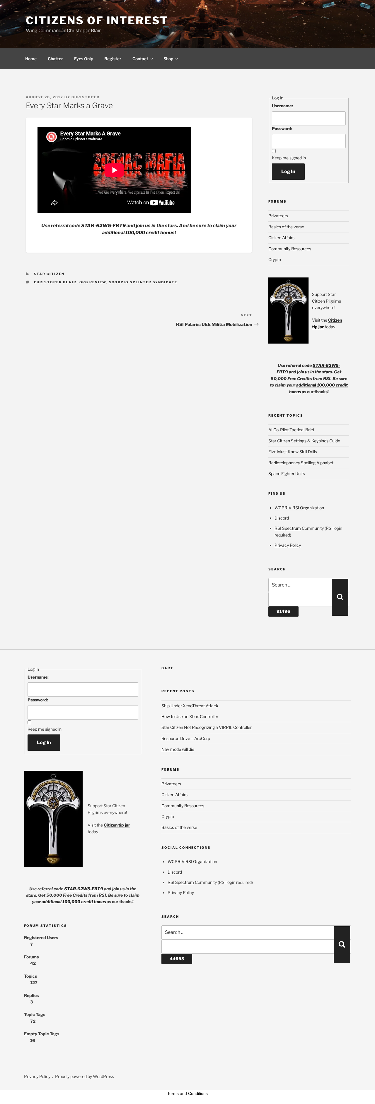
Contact (140, 58)
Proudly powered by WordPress (84, 1076)
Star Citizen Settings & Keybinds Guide (304, 440)
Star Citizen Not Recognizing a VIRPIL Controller (206, 727)
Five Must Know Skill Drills (292, 451)
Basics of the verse (286, 226)
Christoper (85, 97)
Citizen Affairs (281, 237)
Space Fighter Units (286, 473)
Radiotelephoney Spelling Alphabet (300, 462)
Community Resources (289, 248)
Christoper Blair (55, 282)
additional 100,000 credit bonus (138, 232)
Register (112, 58)
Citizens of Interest (97, 20)
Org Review (92, 282)
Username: (282, 105)
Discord (282, 517)
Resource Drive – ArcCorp (185, 738)
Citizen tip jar (117, 824)
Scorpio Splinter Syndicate (143, 282)
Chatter (55, 58)
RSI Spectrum (288, 528)
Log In (288, 171)
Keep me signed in (289, 157)
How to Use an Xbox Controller (189, 716)
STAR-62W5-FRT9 (103, 225)
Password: (282, 128)
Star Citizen (49, 274)
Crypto (274, 259)
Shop (168, 58)
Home (31, 58)
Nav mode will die (177, 749)
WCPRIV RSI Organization (299, 507)
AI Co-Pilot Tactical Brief (291, 429)
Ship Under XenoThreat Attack (189, 705)
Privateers (278, 215)
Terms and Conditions (187, 1093)
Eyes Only (83, 58)
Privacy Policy (288, 545)
